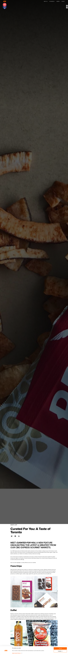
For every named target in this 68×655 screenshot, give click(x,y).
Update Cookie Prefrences (16, 653)
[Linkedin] (19, 537)
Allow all (60, 648)
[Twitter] (12, 537)
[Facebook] (16, 537)
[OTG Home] (4, 1)
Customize (59, 651)
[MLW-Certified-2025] (4, 3)
